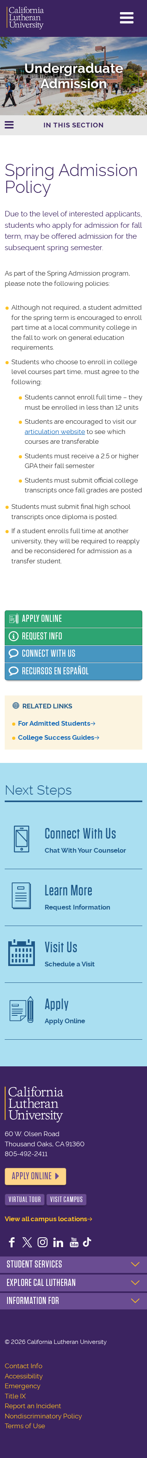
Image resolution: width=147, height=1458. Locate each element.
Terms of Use (25, 1426)
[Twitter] (27, 1243)
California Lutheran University (25, 18)
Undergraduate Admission (73, 76)
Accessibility (24, 1376)
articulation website (55, 432)
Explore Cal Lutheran (41, 1282)
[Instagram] (43, 1243)
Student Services (34, 1264)
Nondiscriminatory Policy (43, 1416)
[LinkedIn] (58, 1243)
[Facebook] (12, 1243)
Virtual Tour (25, 1199)
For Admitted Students (54, 723)
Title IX (15, 1396)
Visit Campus (66, 1199)
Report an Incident (33, 1406)
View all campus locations (46, 1219)
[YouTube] (74, 1243)
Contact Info (23, 1366)
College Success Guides (56, 737)
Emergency (22, 1386)
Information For (33, 1300)
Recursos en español (55, 671)
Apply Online (42, 618)
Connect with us (49, 653)
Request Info (42, 636)
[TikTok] (87, 1243)
